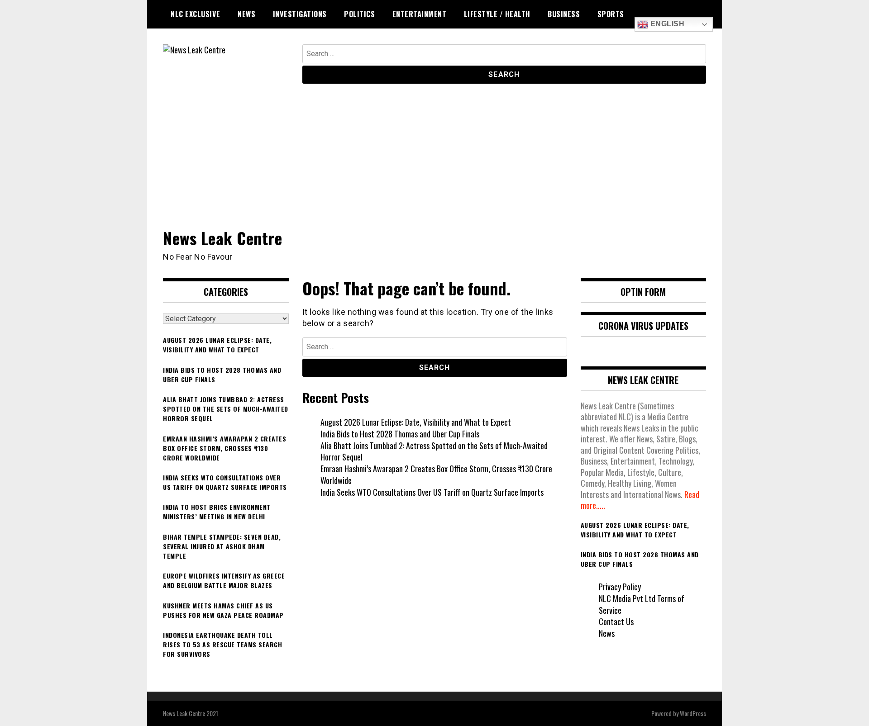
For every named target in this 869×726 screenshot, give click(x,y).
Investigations (300, 14)
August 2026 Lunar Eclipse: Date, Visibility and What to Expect (415, 422)
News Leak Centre (222, 238)
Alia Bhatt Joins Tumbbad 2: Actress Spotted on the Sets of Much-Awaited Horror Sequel (434, 451)
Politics (359, 14)
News (246, 14)
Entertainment (419, 14)
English (666, 24)
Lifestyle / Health (497, 14)
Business (564, 14)
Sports (610, 14)
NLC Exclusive (195, 14)
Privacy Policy (620, 587)
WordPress (693, 713)
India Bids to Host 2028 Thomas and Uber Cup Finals (399, 434)
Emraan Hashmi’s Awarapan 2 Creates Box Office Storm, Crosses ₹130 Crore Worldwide (436, 474)
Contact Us (616, 621)
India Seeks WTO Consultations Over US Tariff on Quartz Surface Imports (432, 492)
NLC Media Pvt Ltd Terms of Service (641, 604)
